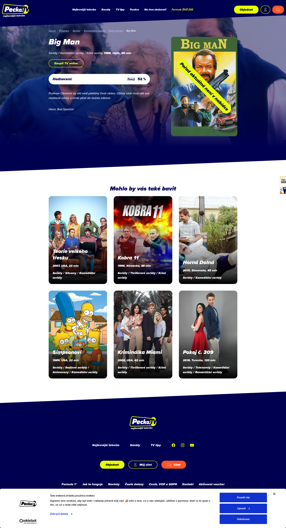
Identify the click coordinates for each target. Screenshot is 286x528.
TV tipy (120, 9)
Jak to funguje (92, 484)
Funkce (134, 9)
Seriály (76, 30)
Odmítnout (243, 519)
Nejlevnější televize (84, 9)
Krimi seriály (116, 30)
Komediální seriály (94, 30)
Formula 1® (69, 484)
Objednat (246, 9)
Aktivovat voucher (212, 484)
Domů (52, 30)
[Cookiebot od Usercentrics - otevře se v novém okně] (28, 521)
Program (64, 30)
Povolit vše (243, 497)
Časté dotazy (134, 484)
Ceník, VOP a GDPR (163, 484)
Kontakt (187, 484)
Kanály (105, 9)
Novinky (114, 484)
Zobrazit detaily (59, 513)
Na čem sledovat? (155, 9)
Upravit (241, 508)
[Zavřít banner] (274, 494)
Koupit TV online (66, 63)
